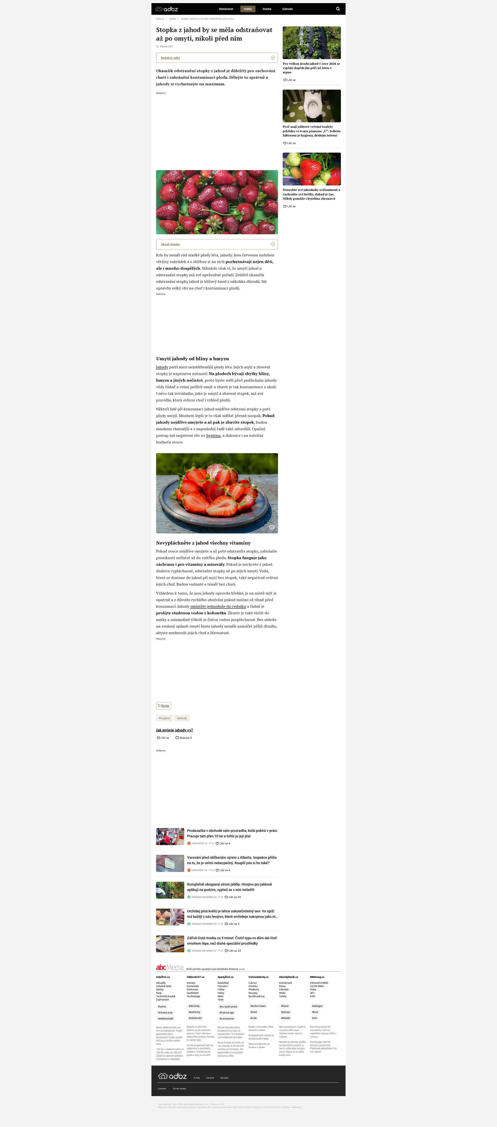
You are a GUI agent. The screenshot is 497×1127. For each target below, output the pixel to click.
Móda (282, 992)
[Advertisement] (217, 123)
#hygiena (164, 718)
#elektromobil (165, 1018)
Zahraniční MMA (319, 982)
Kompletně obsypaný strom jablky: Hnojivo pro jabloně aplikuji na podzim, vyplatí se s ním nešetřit (229, 887)
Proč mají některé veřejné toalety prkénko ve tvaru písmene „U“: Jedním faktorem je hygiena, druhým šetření (312, 130)
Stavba (267, 8)
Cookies (162, 1088)
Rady (159, 992)
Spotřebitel (193, 992)
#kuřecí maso (258, 1006)
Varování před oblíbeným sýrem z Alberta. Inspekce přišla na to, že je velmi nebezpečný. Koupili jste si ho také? (232, 860)
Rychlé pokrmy (256, 996)
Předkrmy (253, 989)
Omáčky (253, 986)
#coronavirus (227, 1018)
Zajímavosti (162, 999)
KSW (312, 996)
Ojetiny (160, 989)
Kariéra (210, 1077)
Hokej (221, 992)
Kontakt (224, 1077)
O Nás (197, 1077)
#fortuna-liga (227, 1012)
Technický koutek (166, 996)
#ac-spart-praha (228, 1006)
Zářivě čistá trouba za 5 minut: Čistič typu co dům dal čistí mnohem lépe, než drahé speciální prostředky (232, 940)
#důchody (194, 1006)
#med (253, 1012)
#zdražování (195, 1018)
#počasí (285, 1012)
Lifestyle (284, 989)
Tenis (221, 999)
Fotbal (221, 989)
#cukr (253, 1018)
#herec (285, 1006)
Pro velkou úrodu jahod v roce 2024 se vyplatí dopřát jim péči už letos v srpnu (311, 67)
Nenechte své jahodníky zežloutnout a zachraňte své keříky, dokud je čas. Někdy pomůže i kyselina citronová (311, 194)
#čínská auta (165, 1012)
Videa (313, 989)
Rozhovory (192, 989)
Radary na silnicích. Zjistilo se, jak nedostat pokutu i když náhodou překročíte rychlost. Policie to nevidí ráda (200, 1033)
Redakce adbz (170, 58)
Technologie (193, 996)
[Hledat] (338, 9)
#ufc (314, 1018)
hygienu (213, 435)
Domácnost (226, 8)
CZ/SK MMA (317, 986)
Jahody (162, 367)
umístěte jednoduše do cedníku (218, 606)
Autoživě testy (163, 986)
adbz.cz (160, 18)
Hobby (248, 8)
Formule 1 (223, 986)
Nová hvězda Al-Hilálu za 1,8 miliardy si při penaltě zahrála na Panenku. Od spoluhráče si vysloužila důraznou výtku (231, 1049)
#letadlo (285, 1018)
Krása (282, 986)
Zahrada (287, 8)
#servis (162, 1006)
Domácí (191, 982)
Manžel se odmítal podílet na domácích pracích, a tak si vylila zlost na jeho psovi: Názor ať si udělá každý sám (292, 1049)
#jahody (182, 718)
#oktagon (317, 1006)
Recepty (252, 992)
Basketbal (223, 982)
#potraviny (194, 1012)
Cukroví (252, 982)
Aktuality (161, 982)
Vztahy (283, 996)
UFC (312, 992)
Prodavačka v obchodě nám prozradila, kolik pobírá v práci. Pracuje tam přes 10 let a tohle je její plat (232, 833)
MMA (220, 996)
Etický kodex (179, 1088)
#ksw (315, 1012)
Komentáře (193, 986)
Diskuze (185, 737)
